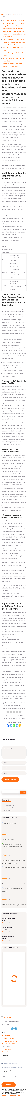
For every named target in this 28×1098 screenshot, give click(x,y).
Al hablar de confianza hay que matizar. (14, 905)
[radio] (7, 712)
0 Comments (6, 17)
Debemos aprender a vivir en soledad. (13, 884)
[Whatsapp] (14, 725)
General (6, 805)
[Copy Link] (20, 725)
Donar (9, 1084)
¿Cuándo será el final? (8, 839)
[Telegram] (17, 725)
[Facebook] (8, 725)
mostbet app (5, 163)
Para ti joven (7, 808)
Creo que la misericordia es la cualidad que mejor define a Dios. (13, 862)
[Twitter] (11, 725)
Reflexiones (7, 810)
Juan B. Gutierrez (18, 14)
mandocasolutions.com (10, 1095)
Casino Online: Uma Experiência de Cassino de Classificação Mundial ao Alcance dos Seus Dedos (14, 42)
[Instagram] (15, 1028)
